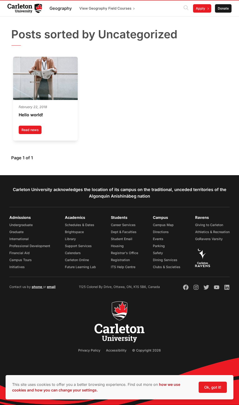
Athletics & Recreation (212, 232)
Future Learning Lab (80, 267)
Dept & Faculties (124, 232)
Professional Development (29, 246)
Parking (159, 246)
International (19, 239)
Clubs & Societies (166, 267)
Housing (117, 246)
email (51, 287)
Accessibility (116, 350)
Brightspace (74, 232)
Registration (120, 260)
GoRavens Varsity (209, 239)
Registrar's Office (124, 253)
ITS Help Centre (123, 267)
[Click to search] (186, 8)
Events (158, 239)
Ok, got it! (212, 387)
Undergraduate (21, 225)
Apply (200, 8)
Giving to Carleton (209, 225)
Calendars (73, 253)
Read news (31, 131)
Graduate (16, 232)
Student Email (121, 239)
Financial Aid (19, 253)
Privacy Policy (89, 350)
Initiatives (17, 267)
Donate (223, 8)
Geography (60, 8)
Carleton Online (77, 260)
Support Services (78, 246)
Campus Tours (20, 260)
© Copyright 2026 (146, 350)
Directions (161, 232)
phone (37, 287)
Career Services (123, 225)
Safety (158, 253)
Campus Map (163, 225)
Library (70, 239)
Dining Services (165, 260)
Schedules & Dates (79, 225)
